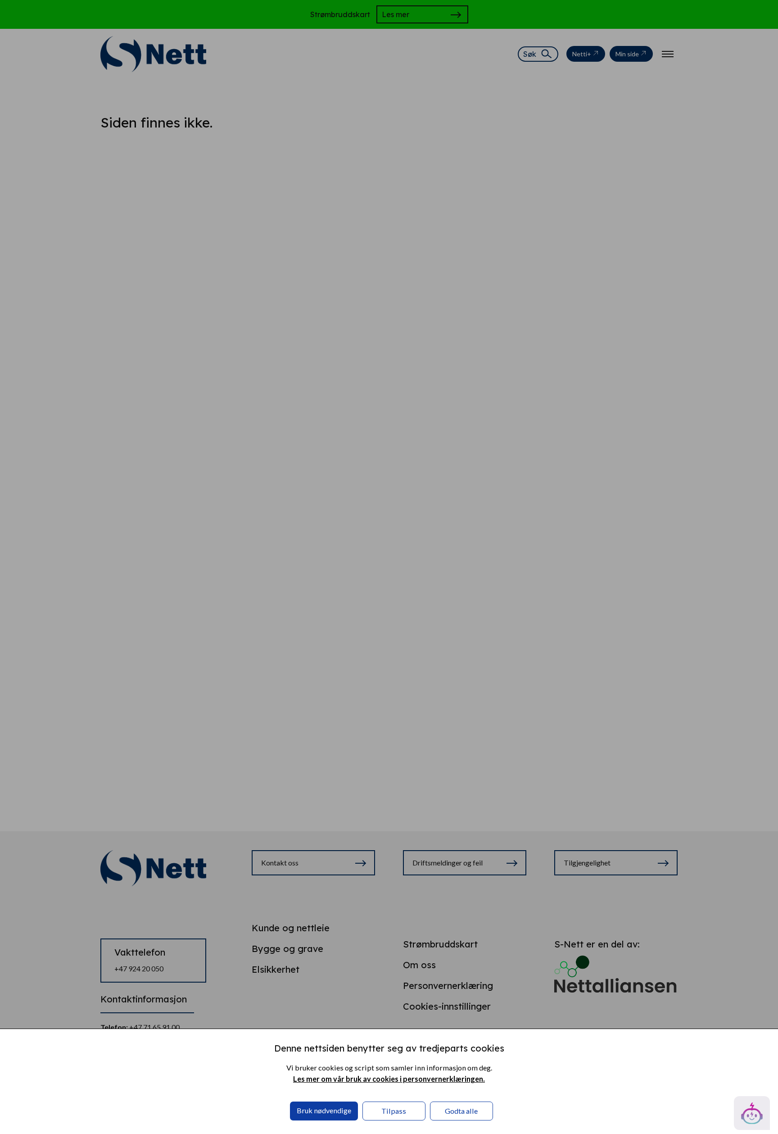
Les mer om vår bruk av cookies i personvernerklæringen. (389, 1079)
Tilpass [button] (393, 1111)
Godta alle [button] (461, 1111)
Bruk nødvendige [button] (324, 1110)
